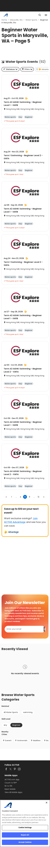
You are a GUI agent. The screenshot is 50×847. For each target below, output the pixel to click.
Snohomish (22, 740)
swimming (27, 712)
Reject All (25, 835)
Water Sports (31, 20)
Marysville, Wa (16, 20)
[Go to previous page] (6, 497)
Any (5, 725)
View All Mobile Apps (13, 792)
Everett (8, 740)
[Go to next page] (44, 497)
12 (38, 497)
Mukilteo (37, 740)
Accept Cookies (25, 842)
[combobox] (10, 69)
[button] (27, 69)
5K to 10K (8, 786)
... (16, 497)
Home (4, 20)
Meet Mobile (10, 789)
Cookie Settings (25, 827)
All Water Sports (11, 712)
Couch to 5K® (11, 782)
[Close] (46, 802)
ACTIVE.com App (12, 779)
